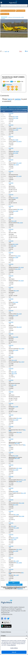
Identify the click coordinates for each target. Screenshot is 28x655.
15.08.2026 (11, 499)
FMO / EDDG (20, 209)
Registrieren (20, 588)
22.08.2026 (11, 252)
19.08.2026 (11, 345)
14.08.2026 (11, 546)
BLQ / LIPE (23, 479)
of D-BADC (6, 81)
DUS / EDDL (18, 255)
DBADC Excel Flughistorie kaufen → (14, 584)
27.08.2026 (11, 113)
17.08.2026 (11, 415)
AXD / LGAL (17, 443)
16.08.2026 (11, 465)
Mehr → (14, 582)
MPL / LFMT (16, 561)
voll (8, 51)
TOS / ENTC (19, 128)
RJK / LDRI (14, 221)
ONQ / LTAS (16, 290)
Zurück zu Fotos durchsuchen (8, 10)
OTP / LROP (18, 163)
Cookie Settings (14, 648)
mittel (3, 51)
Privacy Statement (11, 645)
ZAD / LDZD (14, 360)
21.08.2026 (11, 299)
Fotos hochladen (21, 10)
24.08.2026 (11, 194)
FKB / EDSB (21, 503)
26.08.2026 (11, 125)
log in (10, 99)
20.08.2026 (11, 310)
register (17, 99)
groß (6, 51)
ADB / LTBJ (13, 245)
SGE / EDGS (16, 151)
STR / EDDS (21, 267)
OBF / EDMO (19, 468)
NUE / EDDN (15, 116)
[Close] (26, 638)
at (20, 81)
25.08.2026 (11, 148)
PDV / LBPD (16, 514)
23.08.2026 (11, 206)
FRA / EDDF (19, 313)
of (13, 81)
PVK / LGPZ (13, 526)
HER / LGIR (14, 371)
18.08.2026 (11, 391)
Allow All (14, 652)
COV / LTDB (15, 118)
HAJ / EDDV (21, 348)
